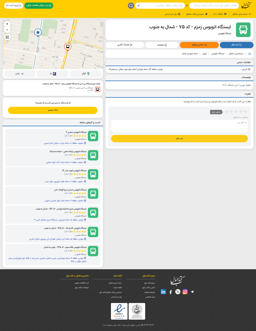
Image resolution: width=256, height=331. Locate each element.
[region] (53, 44)
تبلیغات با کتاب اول (82, 287)
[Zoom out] (7, 30)
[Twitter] (177, 291)
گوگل (84, 73)
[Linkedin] (163, 291)
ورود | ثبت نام (12, 5)
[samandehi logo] (137, 311)
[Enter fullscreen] (7, 37)
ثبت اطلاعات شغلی (82, 283)
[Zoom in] (7, 24)
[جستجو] (131, 6)
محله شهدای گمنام (190, 53)
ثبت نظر (235, 45)
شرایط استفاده (149, 292)
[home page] (246, 5)
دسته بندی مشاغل (240, 14)
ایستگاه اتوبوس (217, 53)
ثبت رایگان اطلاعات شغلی (37, 5)
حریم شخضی (150, 296)
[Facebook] (170, 291)
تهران (204, 53)
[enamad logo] (119, 311)
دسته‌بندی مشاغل (236, 53)
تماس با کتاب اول (148, 287)
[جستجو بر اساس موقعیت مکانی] (138, 5)
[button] (38, 33)
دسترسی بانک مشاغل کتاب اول (110, 292)
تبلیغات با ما (218, 14)
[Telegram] (192, 291)
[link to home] (249, 53)
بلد (50, 73)
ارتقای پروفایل (198, 45)
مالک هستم (53, 110)
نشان (17, 73)
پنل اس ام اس (171, 14)
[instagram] (185, 291)
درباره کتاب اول (149, 283)
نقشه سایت (117, 287)
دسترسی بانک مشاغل (195, 14)
